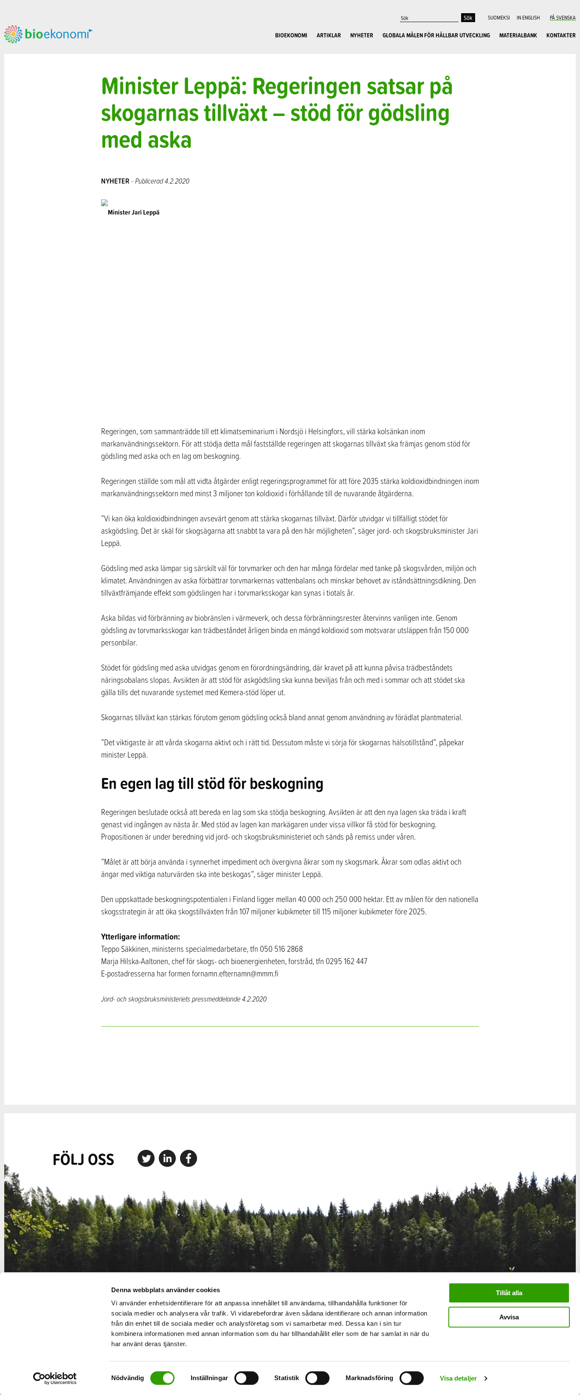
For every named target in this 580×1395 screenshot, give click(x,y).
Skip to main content (33, 52)
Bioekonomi (291, 35)
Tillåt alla (509, 1292)
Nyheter (361, 35)
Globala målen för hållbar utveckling (436, 35)
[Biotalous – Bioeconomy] (48, 33)
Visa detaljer (458, 1378)
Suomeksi (499, 17)
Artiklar (329, 35)
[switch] (246, 1378)
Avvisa (509, 1317)
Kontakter (561, 35)
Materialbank (518, 35)
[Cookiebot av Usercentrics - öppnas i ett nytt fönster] (55, 1378)
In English (528, 17)
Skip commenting (289, 1065)
